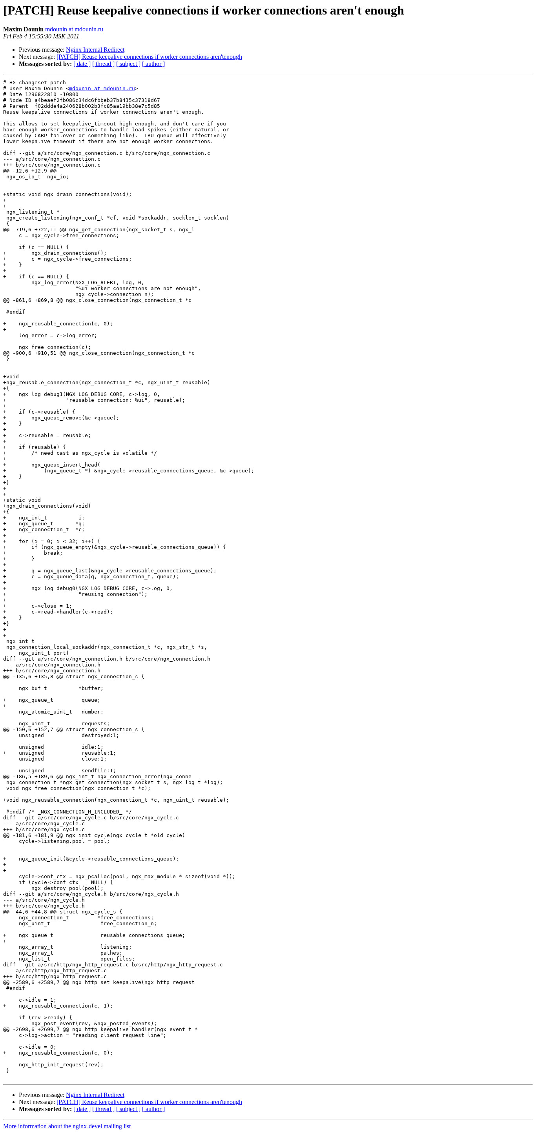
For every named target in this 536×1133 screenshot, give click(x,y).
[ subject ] (128, 63)
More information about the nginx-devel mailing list (67, 1126)
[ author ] (153, 63)
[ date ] (82, 63)
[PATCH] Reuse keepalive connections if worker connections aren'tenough (149, 56)
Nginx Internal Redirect (95, 49)
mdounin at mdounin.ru (74, 29)
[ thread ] (103, 63)
